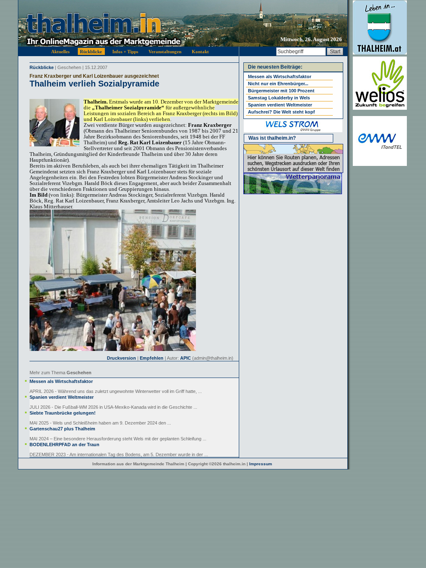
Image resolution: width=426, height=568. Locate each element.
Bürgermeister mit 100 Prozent (281, 90)
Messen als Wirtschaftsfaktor (61, 381)
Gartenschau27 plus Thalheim (62, 428)
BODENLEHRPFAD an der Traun (64, 444)
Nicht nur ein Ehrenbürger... (278, 83)
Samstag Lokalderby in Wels (279, 97)
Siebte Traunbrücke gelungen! (63, 412)
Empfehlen (151, 358)
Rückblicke (42, 67)
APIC (185, 358)
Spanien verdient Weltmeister (62, 397)
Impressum (260, 464)
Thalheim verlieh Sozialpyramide (94, 83)
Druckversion (121, 358)
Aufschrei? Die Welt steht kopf (281, 111)
